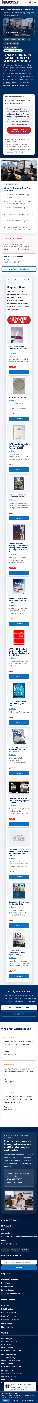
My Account (6, 1226)
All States (5, 1305)
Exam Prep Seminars (14, 10)
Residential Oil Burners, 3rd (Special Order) (19, 903)
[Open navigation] (35, 2)
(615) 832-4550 (7, 1347)
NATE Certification (8, 1312)
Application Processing (10, 1294)
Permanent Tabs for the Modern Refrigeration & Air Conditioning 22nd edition (19, 852)
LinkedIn (25, 1250)
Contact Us (5, 1233)
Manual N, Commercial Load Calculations (18, 496)
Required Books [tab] (13, 280)
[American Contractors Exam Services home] (10, 2)
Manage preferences (27, 1400)
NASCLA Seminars (8, 1316)
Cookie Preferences (9, 1244)
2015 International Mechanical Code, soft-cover (18, 348)
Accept (6, 1400)
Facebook (6, 1250)
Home (3, 10)
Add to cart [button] (19, 372)
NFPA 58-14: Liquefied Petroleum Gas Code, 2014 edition (18, 750)
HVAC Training (7, 1309)
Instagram (15, 1250)
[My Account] (25, 2)
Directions (5, 1350)
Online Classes (7, 1286)
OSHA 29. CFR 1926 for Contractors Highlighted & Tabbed (19, 800)
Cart (3, 1229)
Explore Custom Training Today (19, 130)
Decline (15, 1400)
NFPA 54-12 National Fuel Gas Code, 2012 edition (17, 704)
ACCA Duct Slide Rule (17, 397)
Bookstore (12, 354)
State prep (16, 1350)
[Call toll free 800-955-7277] (22, 2)
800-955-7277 (8, 260)
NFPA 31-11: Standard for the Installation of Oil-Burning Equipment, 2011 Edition (19, 652)
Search (19, 1267)
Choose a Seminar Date (19, 1008)
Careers (4, 1240)
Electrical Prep (7, 1323)
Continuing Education (10, 1320)
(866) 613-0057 (7, 1379)
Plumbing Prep (7, 1327)
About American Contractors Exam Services (19, 1237)
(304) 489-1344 (7, 1363)
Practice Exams (7, 1290)
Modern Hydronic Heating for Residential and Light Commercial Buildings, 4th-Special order (18, 547)
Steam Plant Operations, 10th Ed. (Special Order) (17, 953)
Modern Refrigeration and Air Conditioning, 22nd (18, 600)
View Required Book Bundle (19, 269)
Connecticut (28, 10)
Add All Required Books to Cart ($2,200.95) (19, 320)
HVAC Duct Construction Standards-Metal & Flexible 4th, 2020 (19, 446)
